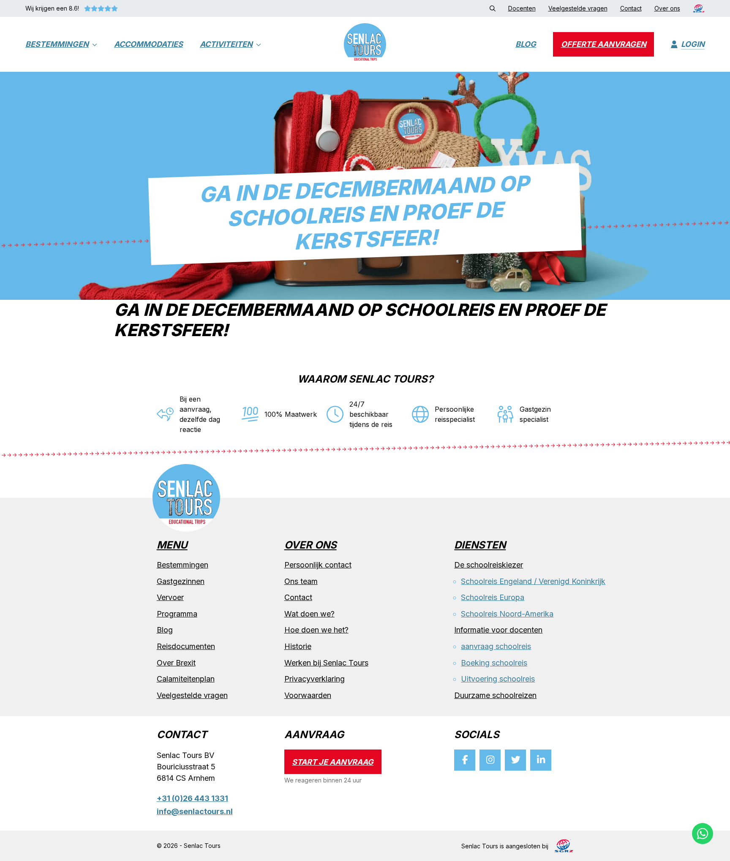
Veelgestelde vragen (192, 695)
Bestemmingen (57, 44)
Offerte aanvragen (603, 44)
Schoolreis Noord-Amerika (507, 613)
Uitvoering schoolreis (498, 678)
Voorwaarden (307, 695)
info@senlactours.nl (195, 811)
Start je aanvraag (332, 761)
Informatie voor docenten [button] (498, 629)
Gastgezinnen (180, 580)
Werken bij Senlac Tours (326, 662)
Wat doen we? (309, 613)
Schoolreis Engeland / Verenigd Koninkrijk (533, 580)
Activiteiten (226, 44)
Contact (298, 597)
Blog (525, 44)
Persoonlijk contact (317, 564)
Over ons (310, 545)
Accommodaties (148, 44)
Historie (297, 646)
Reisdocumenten (186, 646)
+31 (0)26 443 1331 (192, 798)
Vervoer (170, 597)
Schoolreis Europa (492, 597)
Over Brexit (176, 662)
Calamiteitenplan (186, 678)
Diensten (480, 545)
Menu (172, 545)
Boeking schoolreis (494, 662)
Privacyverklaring (314, 678)
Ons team (301, 580)
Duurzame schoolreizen (495, 695)
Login (693, 44)
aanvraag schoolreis (496, 646)
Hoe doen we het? (316, 629)
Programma (177, 613)
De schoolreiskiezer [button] (488, 564)
